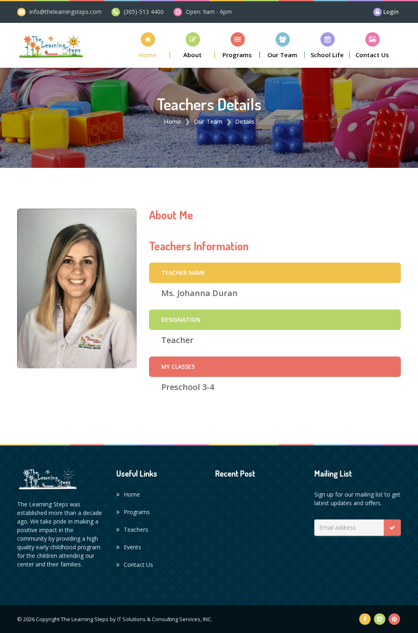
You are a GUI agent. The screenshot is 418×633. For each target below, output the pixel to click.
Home (172, 121)
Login (391, 12)
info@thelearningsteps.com (65, 12)
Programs (137, 512)
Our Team (208, 121)
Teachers (136, 529)
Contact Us (138, 564)
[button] (147, 45)
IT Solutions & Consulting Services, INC (164, 619)
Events (132, 547)
